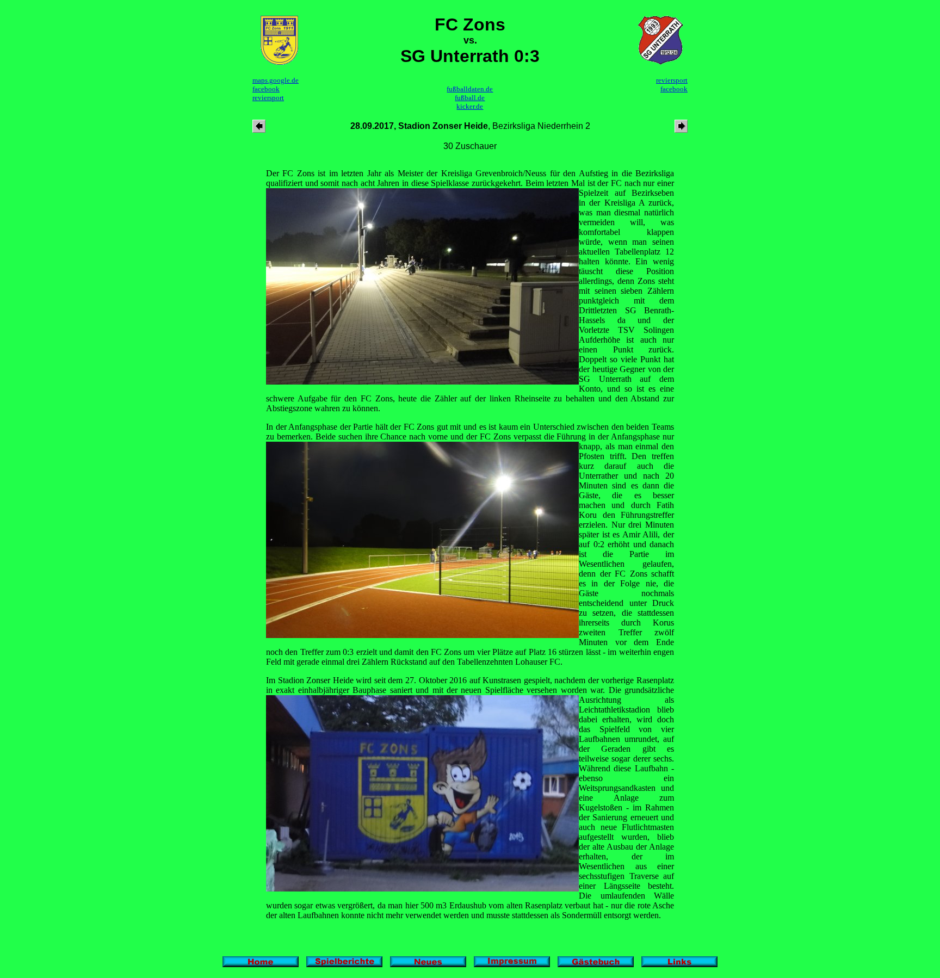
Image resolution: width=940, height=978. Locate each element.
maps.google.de (275, 80)
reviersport (268, 98)
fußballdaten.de (470, 89)
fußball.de (470, 98)
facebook (266, 89)
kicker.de (469, 106)
